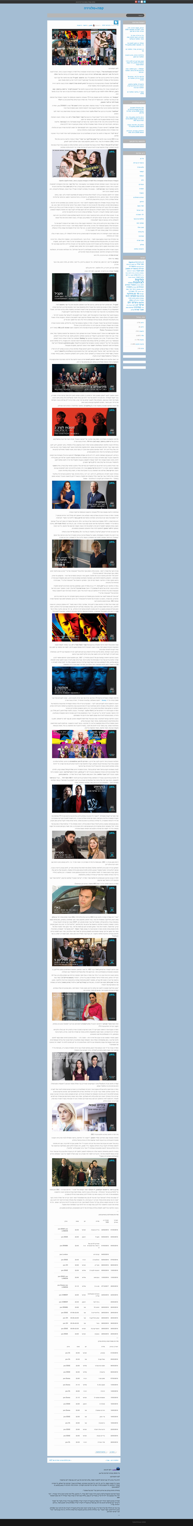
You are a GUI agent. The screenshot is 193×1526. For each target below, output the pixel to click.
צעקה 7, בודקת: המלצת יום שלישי (135, 92)
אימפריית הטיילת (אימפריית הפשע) (134, 267)
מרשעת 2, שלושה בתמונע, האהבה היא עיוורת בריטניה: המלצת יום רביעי (135, 85)
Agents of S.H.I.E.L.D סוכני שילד (136, 263)
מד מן (142, 158)
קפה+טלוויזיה (94, 8)
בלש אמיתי (140, 167)
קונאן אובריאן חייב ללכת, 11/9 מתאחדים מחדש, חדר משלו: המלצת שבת (135, 62)
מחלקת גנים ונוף (139, 219)
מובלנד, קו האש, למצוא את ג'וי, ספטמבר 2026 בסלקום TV (134, 44)
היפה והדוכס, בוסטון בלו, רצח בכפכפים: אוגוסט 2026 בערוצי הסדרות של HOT (134, 118)
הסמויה (141, 189)
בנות (127, 273)
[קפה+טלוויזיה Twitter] (144, 2)
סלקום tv (140, 302)
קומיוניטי (141, 236)
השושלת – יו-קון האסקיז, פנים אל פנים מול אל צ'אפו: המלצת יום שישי (134, 70)
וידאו (142, 322)
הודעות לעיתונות (100, 1452)
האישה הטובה (132, 277)
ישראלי (142, 294)
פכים (142, 348)
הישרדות (138, 285)
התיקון (142, 201)
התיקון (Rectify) (140, 289)
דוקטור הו (131, 275)
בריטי (142, 275)
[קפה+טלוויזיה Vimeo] (142, 2)
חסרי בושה (140, 206)
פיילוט (134, 305)
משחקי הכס (140, 223)
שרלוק (142, 244)
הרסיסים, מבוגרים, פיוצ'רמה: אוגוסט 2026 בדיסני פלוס (135, 131)
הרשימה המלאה (139, 249)
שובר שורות (140, 240)
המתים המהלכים (138, 197)
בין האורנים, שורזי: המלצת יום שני (135, 50)
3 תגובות (79, 25)
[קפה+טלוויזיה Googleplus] (136, 2)
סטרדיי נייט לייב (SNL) (136, 300)
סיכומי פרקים (140, 344)
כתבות (142, 340)
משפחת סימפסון (139, 298)
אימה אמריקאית (140, 266)
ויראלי (134, 289)
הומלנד (141, 176)
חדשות (85, 25)
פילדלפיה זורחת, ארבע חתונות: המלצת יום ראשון (134, 56)
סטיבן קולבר (131, 298)
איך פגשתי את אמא (131, 264)
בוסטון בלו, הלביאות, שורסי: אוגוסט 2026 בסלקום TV (135, 125)
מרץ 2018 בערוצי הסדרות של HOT (59, 1460)
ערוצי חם (132, 302)
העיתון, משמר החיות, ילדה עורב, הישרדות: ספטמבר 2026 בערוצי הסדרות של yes (134, 29)
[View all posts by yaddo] (94, 25)
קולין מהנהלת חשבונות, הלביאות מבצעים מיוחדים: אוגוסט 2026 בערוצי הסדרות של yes (135, 110)
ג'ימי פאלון (137, 275)
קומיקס (131, 307)
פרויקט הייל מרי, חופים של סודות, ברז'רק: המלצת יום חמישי (136, 78)
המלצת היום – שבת (112, 1460)
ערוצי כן (112, 1452)
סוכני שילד (141, 227)
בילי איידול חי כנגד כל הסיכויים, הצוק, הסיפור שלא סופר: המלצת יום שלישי (135, 37)
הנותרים (141, 184)
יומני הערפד (140, 210)
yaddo (90, 25)
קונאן (127, 307)
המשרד (141, 193)
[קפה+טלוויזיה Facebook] (139, 2)
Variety (104, 700)
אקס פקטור (140, 270)
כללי (142, 335)
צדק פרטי (141, 232)
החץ (142, 180)
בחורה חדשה (131, 273)
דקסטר (142, 171)
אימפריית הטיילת (138, 163)
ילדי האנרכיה (140, 214)
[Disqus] (84, 1491)
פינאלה (130, 305)
